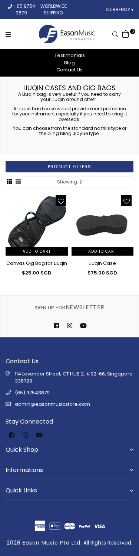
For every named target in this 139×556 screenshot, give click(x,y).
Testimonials (69, 55)
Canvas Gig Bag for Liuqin (36, 263)
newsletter (69, 307)
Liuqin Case (102, 263)
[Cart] (125, 33)
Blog (69, 62)
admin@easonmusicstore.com (52, 404)
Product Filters (69, 167)
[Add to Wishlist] (61, 200)
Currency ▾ (119, 9)
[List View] (18, 182)
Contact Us (69, 69)
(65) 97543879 (32, 392)
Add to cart (37, 251)
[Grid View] (9, 182)
